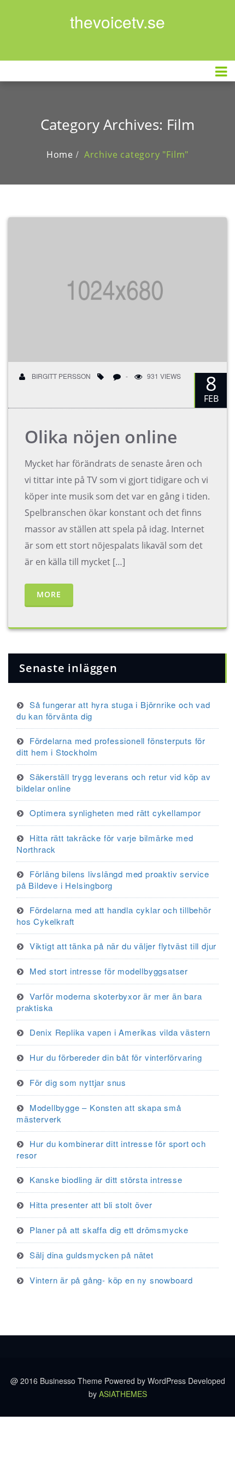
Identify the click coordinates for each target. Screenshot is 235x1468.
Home (59, 154)
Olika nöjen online (101, 436)
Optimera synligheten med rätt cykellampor (115, 812)
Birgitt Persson (60, 376)
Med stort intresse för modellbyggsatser (109, 971)
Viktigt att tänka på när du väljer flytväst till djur (123, 946)
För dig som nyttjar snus (78, 1082)
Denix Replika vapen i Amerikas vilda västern (120, 1032)
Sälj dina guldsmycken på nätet (92, 1255)
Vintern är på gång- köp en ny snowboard (111, 1280)
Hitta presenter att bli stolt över (91, 1204)
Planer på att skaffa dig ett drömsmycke (109, 1229)
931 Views (164, 376)
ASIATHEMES (123, 1393)
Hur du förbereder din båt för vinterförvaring (116, 1057)
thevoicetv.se (117, 21)
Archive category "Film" (136, 154)
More (49, 594)
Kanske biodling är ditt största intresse (106, 1179)
